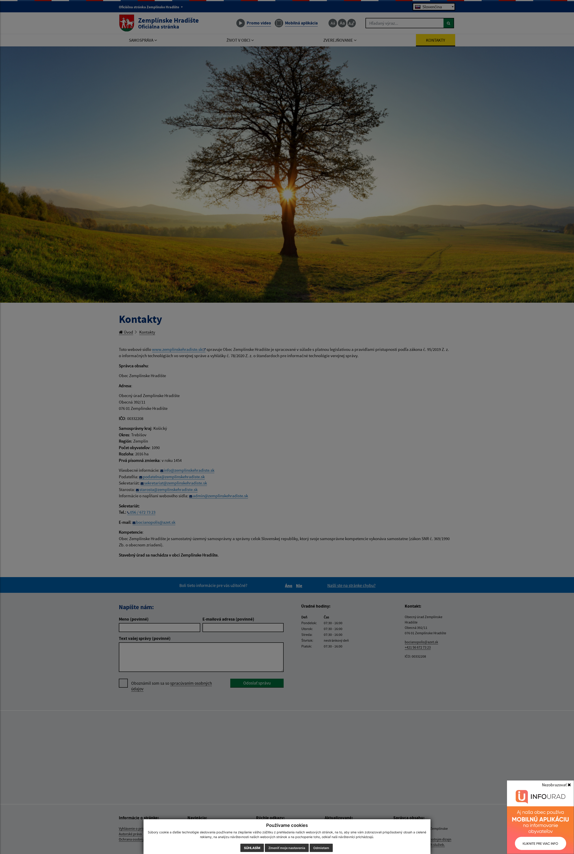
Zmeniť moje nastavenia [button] (286, 848)
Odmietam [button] (321, 848)
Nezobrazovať (554, 784)
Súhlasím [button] (252, 848)
